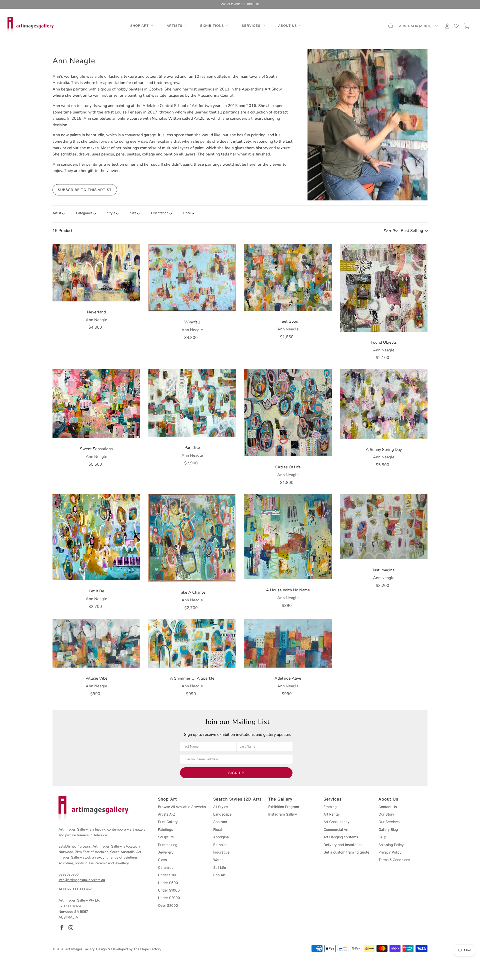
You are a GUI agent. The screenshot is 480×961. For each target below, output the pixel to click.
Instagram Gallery (282, 814)
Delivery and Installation (343, 845)
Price (187, 213)
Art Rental (332, 814)
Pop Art (219, 875)
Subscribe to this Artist (85, 190)
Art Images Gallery (79, 949)
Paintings (165, 829)
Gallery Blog (388, 829)
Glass (162, 860)
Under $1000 (169, 890)
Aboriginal (221, 837)
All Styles (220, 807)
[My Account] (447, 26)
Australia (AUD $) (416, 26)
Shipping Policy (391, 845)
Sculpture (166, 837)
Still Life (219, 867)
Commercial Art (336, 829)
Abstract (220, 822)
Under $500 (168, 883)
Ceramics (165, 867)
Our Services (389, 822)
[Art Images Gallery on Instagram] (71, 928)
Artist (56, 213)
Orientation (159, 213)
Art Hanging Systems (341, 837)
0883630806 (68, 874)
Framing (330, 807)
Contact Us (387, 807)
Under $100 (168, 875)
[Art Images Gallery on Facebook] (62, 928)
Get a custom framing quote (346, 852)
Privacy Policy (390, 852)
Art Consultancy (337, 822)
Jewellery (166, 852)
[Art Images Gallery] (31, 26)
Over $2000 (168, 905)
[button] (142, 25)
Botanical (220, 845)
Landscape (222, 814)
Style (111, 213)
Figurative (221, 852)
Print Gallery (168, 822)
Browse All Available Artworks (182, 807)
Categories (84, 213)
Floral (217, 829)
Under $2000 (169, 898)
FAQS (383, 837)
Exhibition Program (283, 807)
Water (218, 860)
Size (133, 213)
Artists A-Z (166, 814)
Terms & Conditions (394, 860)
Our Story (386, 814)
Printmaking (168, 845)
